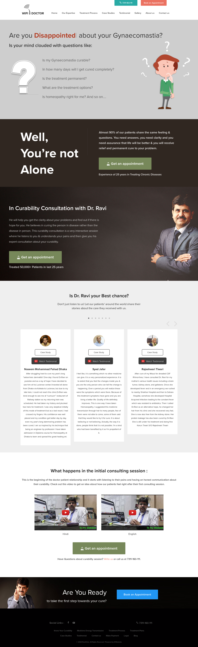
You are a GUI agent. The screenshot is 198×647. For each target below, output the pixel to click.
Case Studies (108, 12)
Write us (108, 559)
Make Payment (112, 635)
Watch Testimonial (47, 361)
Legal (126, 635)
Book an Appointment (154, 2)
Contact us (164, 12)
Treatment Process (89, 12)
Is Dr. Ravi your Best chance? (99, 295)
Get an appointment (127, 163)
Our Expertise (68, 12)
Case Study (45, 352)
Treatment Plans (89, 19)
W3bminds (118, 642)
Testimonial (124, 12)
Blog (136, 635)
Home (54, 12)
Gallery (138, 12)
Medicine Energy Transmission (95, 25)
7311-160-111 (127, 2)
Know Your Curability (63, 630)
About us (150, 12)
